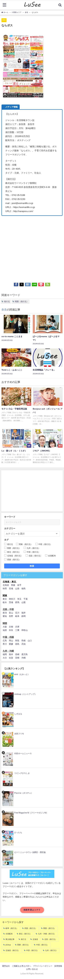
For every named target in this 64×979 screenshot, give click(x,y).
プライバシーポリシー (42, 966)
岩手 (19, 585)
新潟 (5, 613)
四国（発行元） (30, 928)
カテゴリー (9, 528)
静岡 (23, 616)
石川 (17, 613)
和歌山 (24, 630)
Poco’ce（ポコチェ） (23, 793)
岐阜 (17, 616)
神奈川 (12, 599)
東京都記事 (10, 939)
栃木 (5, 602)
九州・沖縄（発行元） (47, 934)
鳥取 (17, 640)
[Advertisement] (32, 248)
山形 (17, 588)
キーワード (9, 517)
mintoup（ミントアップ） (25, 694)
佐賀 (11, 658)
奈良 (4, 20)
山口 (30, 640)
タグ (6, 540)
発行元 (7, 301)
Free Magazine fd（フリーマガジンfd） (31, 813)
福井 (23, 613)
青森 (13, 585)
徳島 (17, 644)
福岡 (5, 654)
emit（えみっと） (22, 674)
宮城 (11, 588)
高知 (23, 644)
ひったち (18, 832)
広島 (5, 640)
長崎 (17, 654)
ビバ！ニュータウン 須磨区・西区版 (30, 852)
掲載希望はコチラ (32, 910)
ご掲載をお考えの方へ (21, 966)
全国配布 (9, 934)
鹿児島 (24, 654)
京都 (11, 627)
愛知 (5, 616)
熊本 (11, 654)
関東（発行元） (23, 945)
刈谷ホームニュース (23, 753)
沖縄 (23, 658)
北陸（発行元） (50, 939)
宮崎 (17, 658)
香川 (5, 644)
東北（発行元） (25, 934)
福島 (23, 588)
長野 (11, 616)
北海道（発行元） (13, 950)
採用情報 (58, 966)
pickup (8, 945)
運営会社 (6, 966)
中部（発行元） (32, 950)
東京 (5, 599)
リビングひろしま (22, 773)
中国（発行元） (42, 945)
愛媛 (11, 644)
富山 (11, 613)
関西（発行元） (21, 301)
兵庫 (17, 627)
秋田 (5, 588)
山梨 (23, 602)
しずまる (18, 714)
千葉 (26, 599)
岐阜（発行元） (12, 928)
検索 (32, 566)
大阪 (5, 627)
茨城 (11, 602)
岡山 (11, 640)
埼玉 (19, 599)
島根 (23, 640)
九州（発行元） (51, 950)
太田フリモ (19, 734)
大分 (5, 658)
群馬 (17, 602)
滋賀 (5, 630)
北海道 (6, 585)
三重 (17, 630)
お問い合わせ (32, 969)
